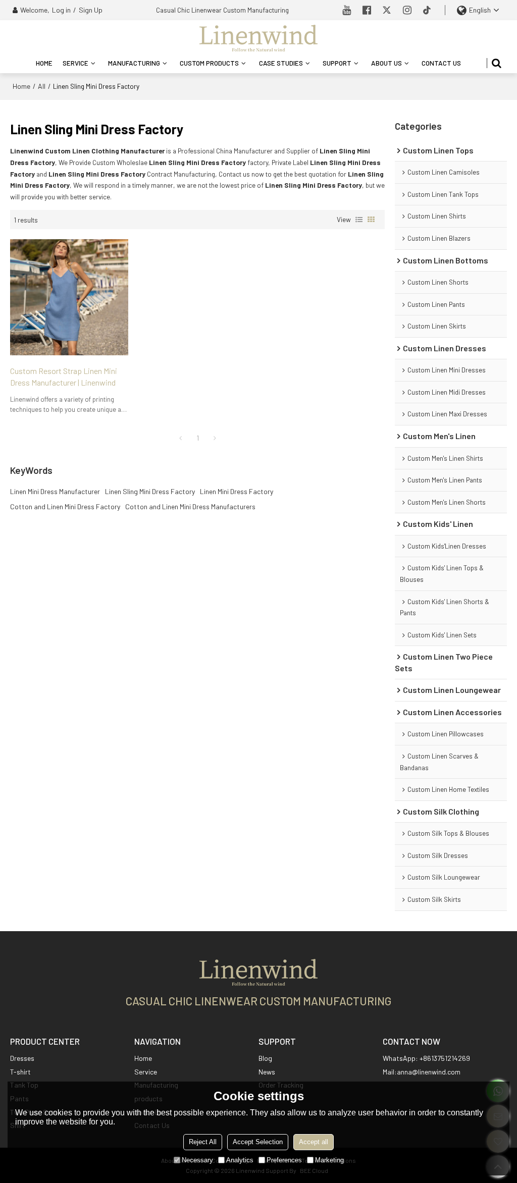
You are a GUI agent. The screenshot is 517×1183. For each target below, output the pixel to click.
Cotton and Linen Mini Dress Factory (65, 506)
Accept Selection (258, 1142)
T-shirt (20, 1071)
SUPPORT (337, 63)
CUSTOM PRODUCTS (209, 63)
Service (145, 1071)
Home (21, 86)
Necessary (197, 1160)
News (266, 1071)
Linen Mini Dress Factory (236, 491)
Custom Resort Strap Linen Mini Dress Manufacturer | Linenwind (63, 376)
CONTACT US (441, 63)
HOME (44, 63)
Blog (265, 1058)
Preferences (284, 1160)
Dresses (22, 1058)
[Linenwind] (258, 38)
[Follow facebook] (366, 10)
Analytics (239, 1160)
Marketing (329, 1160)
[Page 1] (180, 438)
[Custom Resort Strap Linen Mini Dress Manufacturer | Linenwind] (69, 297)
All (41, 86)
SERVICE (75, 63)
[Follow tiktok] (427, 10)
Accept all (313, 1142)
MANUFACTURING (134, 63)
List (359, 219)
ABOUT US (386, 63)
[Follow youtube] (346, 10)
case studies (281, 63)
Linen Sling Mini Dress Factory (150, 491)
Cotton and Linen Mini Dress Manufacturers (190, 506)
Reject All (203, 1142)
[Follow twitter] (386, 10)
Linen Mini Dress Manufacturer (55, 491)
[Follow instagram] (407, 10)
